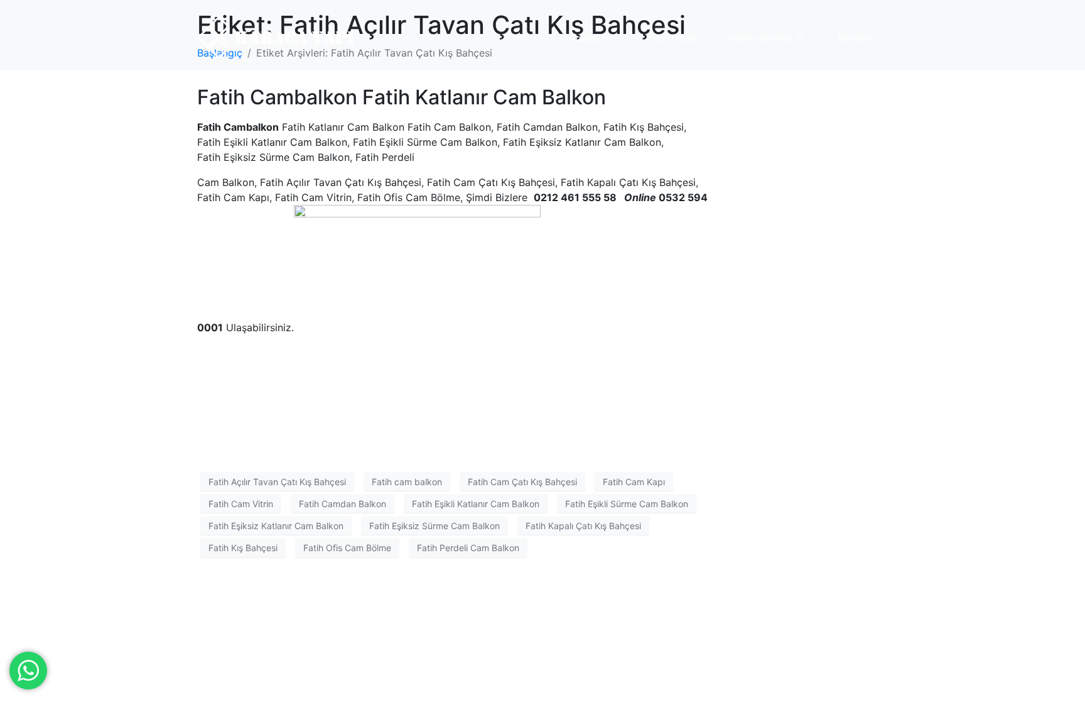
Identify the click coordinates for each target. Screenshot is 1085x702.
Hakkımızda (670, 37)
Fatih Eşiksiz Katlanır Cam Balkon (275, 525)
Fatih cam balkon (407, 481)
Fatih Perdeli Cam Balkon (468, 547)
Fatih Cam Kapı (634, 481)
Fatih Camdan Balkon (342, 503)
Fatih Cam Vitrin (240, 503)
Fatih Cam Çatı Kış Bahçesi (522, 481)
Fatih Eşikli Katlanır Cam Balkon (475, 503)
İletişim (854, 37)
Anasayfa (589, 37)
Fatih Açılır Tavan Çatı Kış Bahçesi (277, 481)
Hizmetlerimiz (761, 37)
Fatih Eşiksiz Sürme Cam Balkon (434, 525)
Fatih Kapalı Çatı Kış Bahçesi (583, 525)
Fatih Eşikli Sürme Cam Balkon (626, 503)
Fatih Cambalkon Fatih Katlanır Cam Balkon (401, 97)
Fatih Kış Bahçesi (243, 547)
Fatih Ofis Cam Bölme (347, 547)
